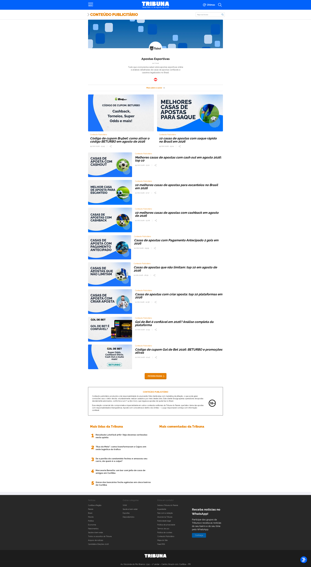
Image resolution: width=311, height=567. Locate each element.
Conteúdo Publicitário (114, 14)
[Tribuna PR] (155, 556)
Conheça (199, 535)
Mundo (91, 517)
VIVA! (125, 505)
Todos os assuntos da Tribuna (100, 536)
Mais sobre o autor (154, 88)
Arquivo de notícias (95, 540)
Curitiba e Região (94, 505)
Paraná (90, 509)
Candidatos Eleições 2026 (98, 544)
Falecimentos (93, 529)
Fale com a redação (165, 513)
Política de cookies (164, 532)
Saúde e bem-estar (95, 532)
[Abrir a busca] (220, 5)
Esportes (126, 513)
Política (91, 521)
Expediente (161, 509)
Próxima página (155, 376)
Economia (92, 525)
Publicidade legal (164, 521)
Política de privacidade (166, 525)
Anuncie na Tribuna (164, 517)
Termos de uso (163, 529)
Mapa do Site (162, 540)
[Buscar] (222, 14)
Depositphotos (128, 517)
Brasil (90, 513)
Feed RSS (161, 544)
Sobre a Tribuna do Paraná (167, 505)
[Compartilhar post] (111, 146)
